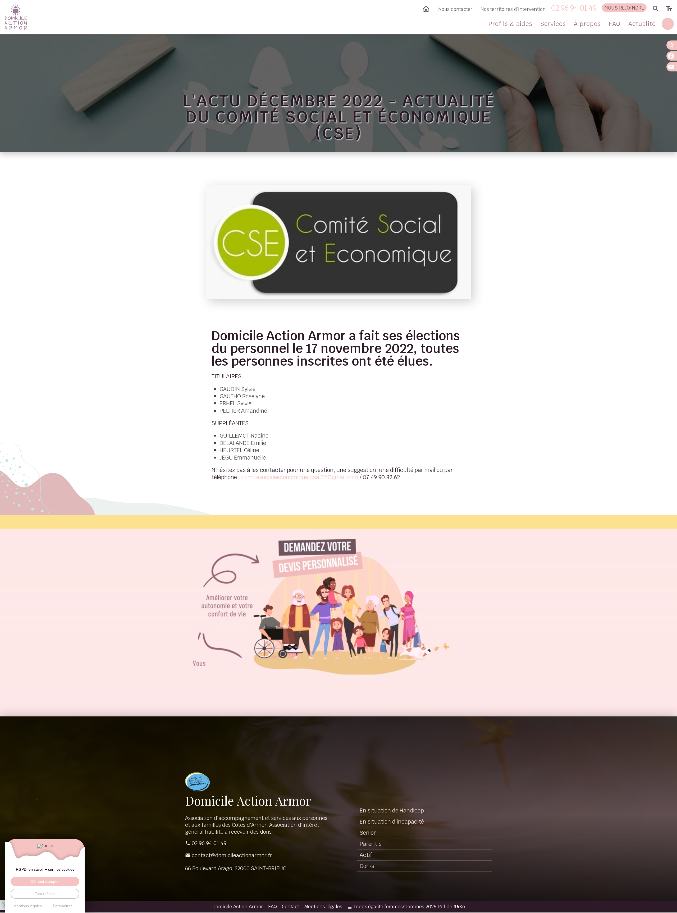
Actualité (642, 24)
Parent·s (371, 843)
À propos (587, 24)
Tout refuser (45, 894)
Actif (366, 855)
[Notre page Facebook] (671, 56)
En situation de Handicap (392, 810)
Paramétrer (62, 906)
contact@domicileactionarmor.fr (232, 855)
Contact (290, 906)
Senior (368, 832)
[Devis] (671, 45)
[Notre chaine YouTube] (671, 66)
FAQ (614, 24)
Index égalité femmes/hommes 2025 (395, 906)
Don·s (367, 866)
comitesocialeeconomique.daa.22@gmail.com (299, 477)
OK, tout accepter (45, 881)
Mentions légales (323, 906)
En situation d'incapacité (392, 821)
